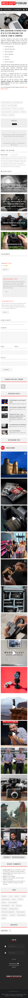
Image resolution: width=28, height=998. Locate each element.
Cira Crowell (8, 189)
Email (17, 346)
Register (14, 967)
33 (24, 432)
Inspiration (7, 995)
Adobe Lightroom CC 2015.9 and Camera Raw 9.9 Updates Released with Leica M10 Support (14, 135)
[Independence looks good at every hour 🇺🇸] (14, 680)
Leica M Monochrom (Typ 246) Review (17, 424)
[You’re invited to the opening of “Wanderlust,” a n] (14, 653)
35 (24, 426)
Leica (10, 896)
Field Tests (11, 994)
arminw (3, 301)
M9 (13, 905)
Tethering (4, 115)
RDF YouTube (20, 995)
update (3, 918)
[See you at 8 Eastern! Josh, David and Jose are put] (14, 734)
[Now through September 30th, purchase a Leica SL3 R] (14, 518)
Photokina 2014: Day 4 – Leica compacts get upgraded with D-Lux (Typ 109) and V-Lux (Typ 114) (17, 416)
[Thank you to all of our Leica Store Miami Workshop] (14, 545)
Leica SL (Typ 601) (6, 112)
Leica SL (21, 108)
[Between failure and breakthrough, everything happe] (14, 815)
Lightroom (16, 112)
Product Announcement (8, 912)
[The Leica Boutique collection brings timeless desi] (14, 572)
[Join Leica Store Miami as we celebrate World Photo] (14, 492)
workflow (11, 115)
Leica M (23, 896)
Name (3, 346)
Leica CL (17, 896)
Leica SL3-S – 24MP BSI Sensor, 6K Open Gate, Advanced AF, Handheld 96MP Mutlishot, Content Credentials (14, 204)
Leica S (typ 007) (6, 108)
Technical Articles (18, 994)
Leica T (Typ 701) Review (14, 431)
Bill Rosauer (13, 403)
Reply (5, 269)
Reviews (7, 994)
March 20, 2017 (9, 301)
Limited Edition (5, 905)
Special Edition (21, 915)
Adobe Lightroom (6, 102)
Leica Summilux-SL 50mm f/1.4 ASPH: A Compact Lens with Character (14, 882)
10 (25, 403)
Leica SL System (12, 902)
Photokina (4, 908)
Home (2, 12)
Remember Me (13, 963)
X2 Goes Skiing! (11, 876)
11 (22, 246)
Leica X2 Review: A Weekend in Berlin (17, 407)
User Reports (13, 995)
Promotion (4, 915)
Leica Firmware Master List (14, 244)
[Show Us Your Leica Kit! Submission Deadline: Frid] (14, 599)
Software (23, 112)
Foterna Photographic (8, 881)
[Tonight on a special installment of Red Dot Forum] (14, 761)
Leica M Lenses (5, 899)
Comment (4, 328)
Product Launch (20, 912)
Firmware (4, 896)
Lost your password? (14, 965)
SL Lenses (12, 915)
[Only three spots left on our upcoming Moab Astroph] (14, 707)
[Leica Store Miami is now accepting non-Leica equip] (14, 788)
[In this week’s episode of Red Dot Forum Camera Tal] (14, 841)
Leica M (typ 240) (17, 102)
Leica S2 (15, 108)
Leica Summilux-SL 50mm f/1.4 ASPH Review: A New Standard (14, 144)
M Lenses (18, 905)
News (3, 994)
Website (3, 358)
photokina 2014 (14, 908)
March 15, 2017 (8, 263)
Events (24, 994)
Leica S (3, 105)
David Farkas (9, 208)
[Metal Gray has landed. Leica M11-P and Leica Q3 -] (14, 626)
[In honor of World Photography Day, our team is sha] (14, 465)
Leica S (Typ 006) (12, 105)
